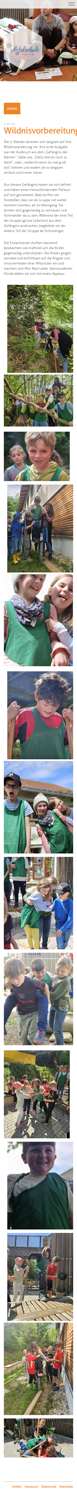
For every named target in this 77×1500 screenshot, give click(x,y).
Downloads (66, 1486)
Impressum (31, 1486)
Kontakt (16, 1486)
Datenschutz (48, 1486)
